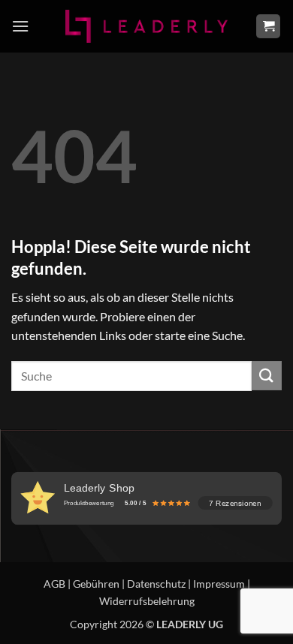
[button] (20, 26)
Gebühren (96, 583)
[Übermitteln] (267, 375)
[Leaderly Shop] (146, 26)
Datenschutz (156, 583)
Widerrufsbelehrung (147, 600)
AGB (54, 583)
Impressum (219, 583)
